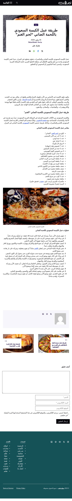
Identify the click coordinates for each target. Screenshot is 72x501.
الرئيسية (20, 446)
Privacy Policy (20, 488)
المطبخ (36, 24)
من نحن (20, 451)
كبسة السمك (26, 99)
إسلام (6, 446)
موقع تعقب (61, 488)
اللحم (36, 248)
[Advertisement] (36, 81)
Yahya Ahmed (32, 42)
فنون (5, 463)
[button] (17, 3)
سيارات (5, 448)
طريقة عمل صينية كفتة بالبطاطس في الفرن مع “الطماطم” (59, 345)
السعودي (26, 123)
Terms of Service (8, 488)
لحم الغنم (54, 133)
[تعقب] (64, 3)
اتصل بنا (20, 468)
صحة (5, 458)
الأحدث (20, 448)
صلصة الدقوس (41, 120)
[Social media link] (42, 51)
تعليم (5, 471)
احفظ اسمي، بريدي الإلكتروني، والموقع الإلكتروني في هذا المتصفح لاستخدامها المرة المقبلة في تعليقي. (36, 414)
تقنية (5, 461)
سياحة (5, 451)
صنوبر (42, 181)
